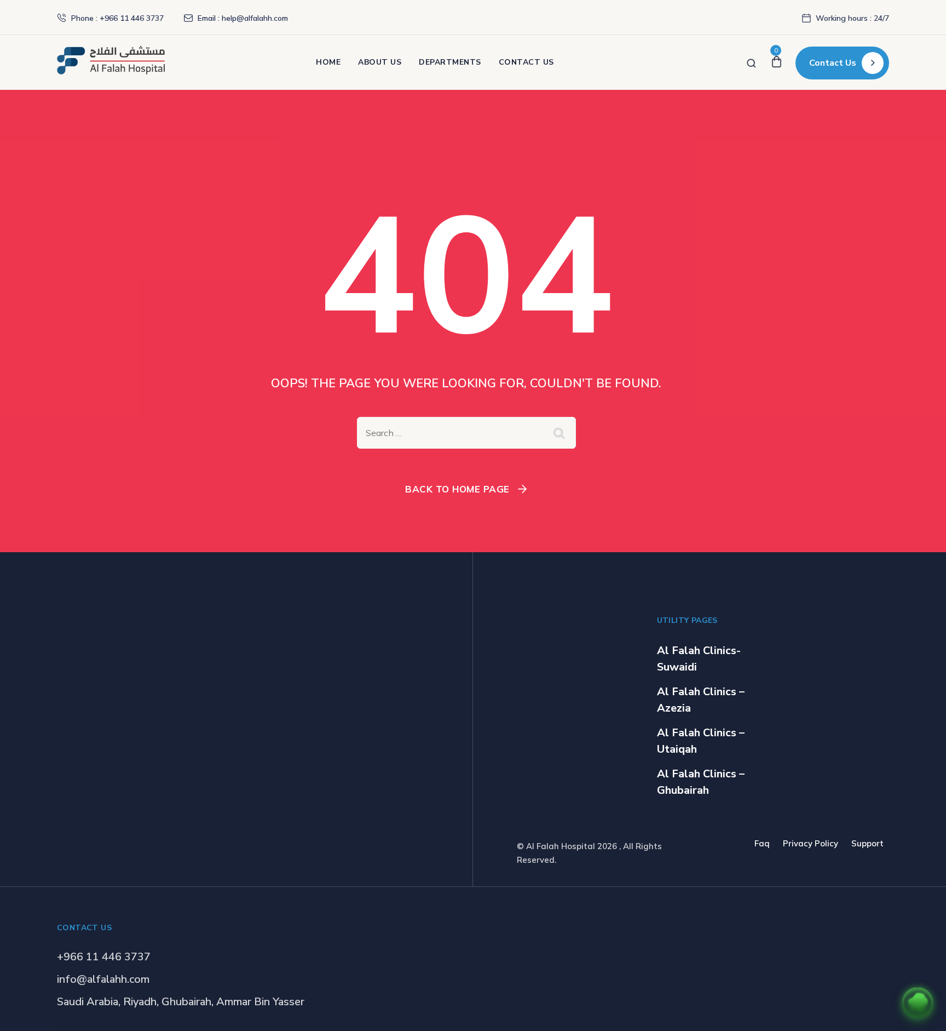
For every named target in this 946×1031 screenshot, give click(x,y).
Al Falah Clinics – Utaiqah (701, 741)
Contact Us (526, 62)
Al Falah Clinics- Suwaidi (699, 658)
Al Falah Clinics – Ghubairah (701, 782)
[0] (776, 62)
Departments (450, 62)
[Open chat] (917, 1002)
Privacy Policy (810, 843)
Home (328, 62)
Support (867, 843)
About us (379, 62)
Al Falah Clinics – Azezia (701, 699)
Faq (762, 843)
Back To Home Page (457, 489)
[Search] (751, 62)
